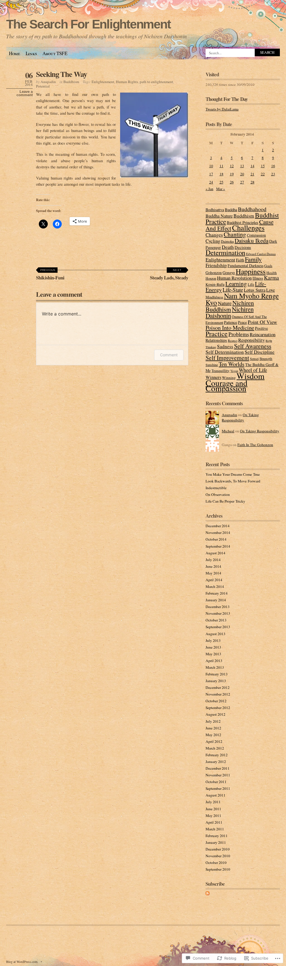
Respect (232, 340)
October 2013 (216, 620)
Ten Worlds (231, 364)
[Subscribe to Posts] (207, 893)
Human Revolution (234, 278)
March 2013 (215, 667)
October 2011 (216, 781)
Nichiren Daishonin (230, 312)
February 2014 (217, 593)
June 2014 (213, 566)
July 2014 (213, 559)
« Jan (209, 188)
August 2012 (215, 714)
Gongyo (229, 272)
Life (251, 284)
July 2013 (213, 640)
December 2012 (218, 687)
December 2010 (218, 849)
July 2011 (213, 801)
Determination (225, 252)
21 (252, 173)
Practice (217, 333)
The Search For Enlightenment (88, 24)
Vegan (234, 371)
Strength (265, 358)
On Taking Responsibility (240, 417)
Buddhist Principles (242, 222)
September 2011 (218, 788)
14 (252, 165)
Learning (236, 284)
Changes (214, 235)
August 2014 (215, 552)
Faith (240, 260)
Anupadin (48, 81)
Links (31, 53)
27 (242, 182)
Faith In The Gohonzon (255, 444)
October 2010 (216, 862)
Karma (271, 277)
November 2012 (218, 694)
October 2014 (216, 539)
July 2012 (213, 721)
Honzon (211, 278)
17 (211, 173)
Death (228, 247)
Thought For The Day (227, 99)
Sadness (225, 346)
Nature (225, 303)
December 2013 (218, 606)
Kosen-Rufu (215, 284)
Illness (257, 278)
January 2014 (216, 599)
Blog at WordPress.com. (22, 961)
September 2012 (218, 707)
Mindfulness (214, 297)
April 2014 (214, 579)
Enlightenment (103, 81)
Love (270, 290)
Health (271, 272)
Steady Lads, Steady (169, 274)
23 (273, 173)
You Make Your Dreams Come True (233, 474)
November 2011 (218, 774)
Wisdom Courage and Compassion (235, 382)
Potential (43, 86)
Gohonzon (214, 272)
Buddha (231, 209)
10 (211, 165)
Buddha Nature (219, 216)
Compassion (256, 235)
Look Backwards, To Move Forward (233, 481)
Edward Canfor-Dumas (261, 254)
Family (253, 259)
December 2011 (218, 768)
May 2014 (213, 573)
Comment (169, 354)
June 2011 (213, 808)
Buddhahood (252, 209)
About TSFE (54, 53)
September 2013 (218, 626)
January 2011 (216, 842)
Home (14, 53)
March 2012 (215, 748)
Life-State (233, 289)
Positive (261, 328)
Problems (238, 334)
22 (263, 173)
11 (221, 165)
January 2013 (216, 680)
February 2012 (217, 754)
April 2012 (214, 741)
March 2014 (215, 586)
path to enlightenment (156, 81)
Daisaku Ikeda (251, 240)
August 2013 (215, 633)
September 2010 (218, 869)
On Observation (218, 494)
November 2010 (218, 855)
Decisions (243, 247)
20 (242, 173)
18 (221, 173)
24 (211, 182)
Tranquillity (220, 370)
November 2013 (218, 613)
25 (221, 182)
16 (273, 165)
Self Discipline (260, 352)
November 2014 (218, 532)
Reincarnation (262, 334)
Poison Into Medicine (230, 327)
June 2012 (213, 728)
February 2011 (217, 835)
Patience (230, 322)
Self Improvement (227, 358)
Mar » (220, 188)
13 (242, 165)
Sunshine (212, 364)
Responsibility (251, 340)
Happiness (251, 271)
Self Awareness (252, 346)
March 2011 (215, 828)
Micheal (228, 430)
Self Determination (225, 352)
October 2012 (216, 700)
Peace (242, 322)
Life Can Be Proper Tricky (225, 501)
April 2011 (214, 822)
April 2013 (214, 660)
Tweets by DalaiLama (222, 109)
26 (232, 182)
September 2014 (218, 546)
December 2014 (218, 525)
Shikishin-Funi (50, 274)
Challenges (248, 227)
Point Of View (262, 322)
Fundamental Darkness (245, 265)
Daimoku (227, 241)
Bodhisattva (215, 209)
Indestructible (216, 487)
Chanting (235, 234)
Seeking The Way (61, 74)
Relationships (216, 340)
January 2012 (216, 761)
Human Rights (127, 81)
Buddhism (71, 81)
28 (252, 182)
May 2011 (213, 815)
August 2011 (215, 795)
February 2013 (217, 674)
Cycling (213, 241)
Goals (268, 265)
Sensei (254, 359)
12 (232, 165)
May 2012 (213, 734)
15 (263, 165)
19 (232, 173)
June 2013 (213, 647)
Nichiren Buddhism (230, 306)
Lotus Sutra (254, 290)
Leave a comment (24, 93)
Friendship (216, 265)
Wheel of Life (253, 370)
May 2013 (213, 653)
